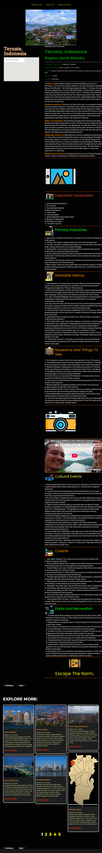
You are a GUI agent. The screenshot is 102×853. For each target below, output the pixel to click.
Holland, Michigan (10, 732)
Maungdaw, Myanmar (43, 780)
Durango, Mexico (42, 730)
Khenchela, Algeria (75, 809)
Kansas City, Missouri (11, 780)
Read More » (11, 750)
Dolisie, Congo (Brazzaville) (78, 726)
